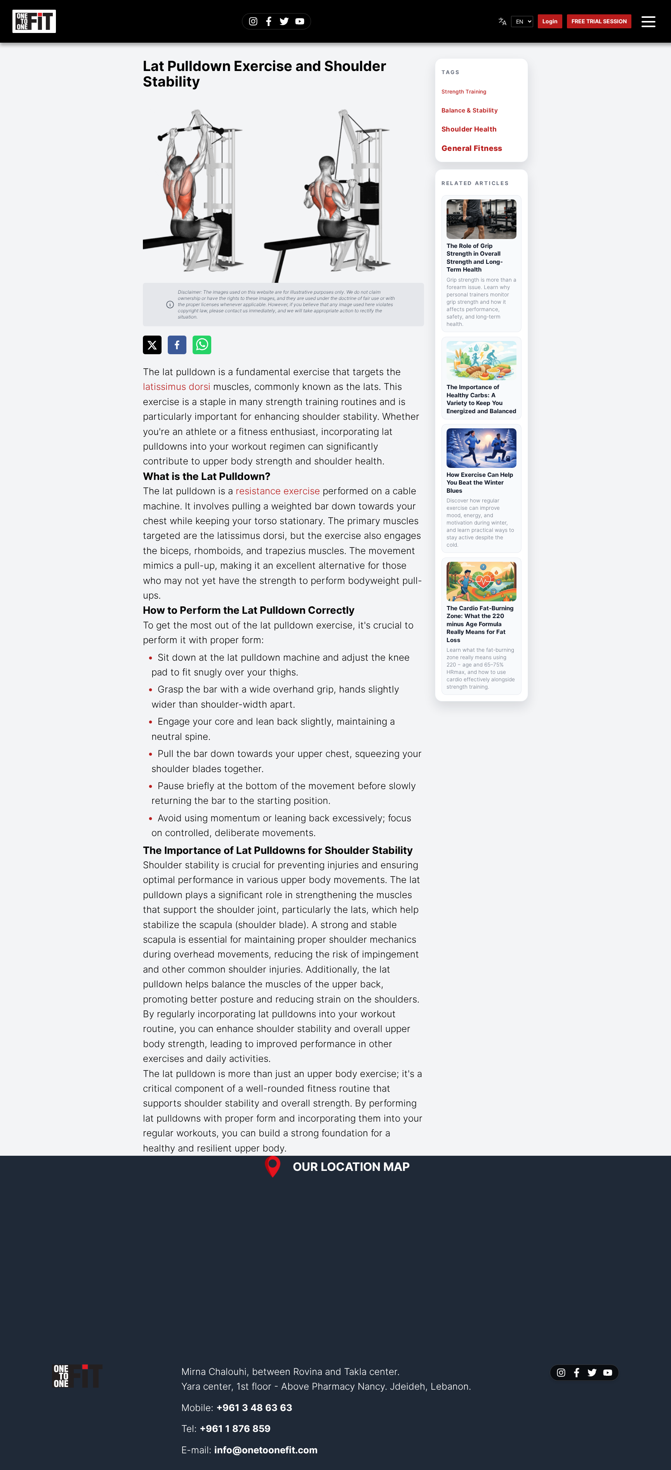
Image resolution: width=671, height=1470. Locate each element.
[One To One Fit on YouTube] (299, 21)
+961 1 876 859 (235, 1428)
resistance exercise (278, 491)
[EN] (515, 21)
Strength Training (464, 91)
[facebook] (177, 345)
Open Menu (649, 21)
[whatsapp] (202, 345)
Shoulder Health (469, 129)
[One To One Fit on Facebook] (268, 21)
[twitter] (152, 345)
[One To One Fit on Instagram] (253, 21)
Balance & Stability (470, 110)
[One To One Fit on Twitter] (284, 21)
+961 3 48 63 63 (254, 1407)
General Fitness (472, 148)
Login (550, 21)
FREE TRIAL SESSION (599, 21)
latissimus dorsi (176, 386)
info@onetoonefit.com (266, 1450)
